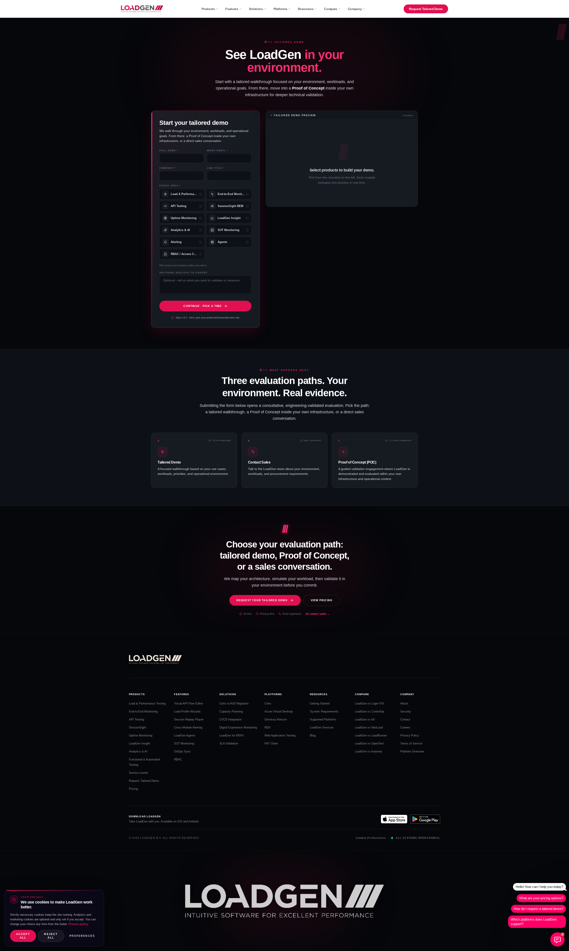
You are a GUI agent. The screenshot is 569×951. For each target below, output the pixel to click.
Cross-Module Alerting (188, 727)
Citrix (267, 703)
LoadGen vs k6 (365, 719)
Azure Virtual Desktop (278, 711)
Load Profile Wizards (187, 711)
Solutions (256, 9)
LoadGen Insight (139, 743)
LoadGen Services (322, 727)
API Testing (136, 719)
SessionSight (137, 727)
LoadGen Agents (184, 735)
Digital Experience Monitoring (238, 727)
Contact (405, 719)
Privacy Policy (409, 735)
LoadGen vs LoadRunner (371, 735)
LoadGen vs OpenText (369, 743)
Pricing (133, 788)
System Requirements (324, 711)
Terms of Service (411, 743)
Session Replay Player (188, 719)
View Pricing (321, 600)
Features (231, 9)
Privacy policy (78, 924)
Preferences (82, 935)
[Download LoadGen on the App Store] (394, 819)
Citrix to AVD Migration (233, 703)
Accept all (23, 936)
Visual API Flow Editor (188, 703)
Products (208, 9)
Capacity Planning (231, 711)
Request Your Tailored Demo (261, 600)
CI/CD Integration (230, 719)
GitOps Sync (182, 751)
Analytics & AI (138, 751)
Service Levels (138, 772)
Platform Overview (412, 751)
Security (405, 711)
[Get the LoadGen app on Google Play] (425, 819)
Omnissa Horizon (275, 719)
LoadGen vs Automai (368, 751)
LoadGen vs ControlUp (369, 711)
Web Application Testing (279, 735)
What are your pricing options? (541, 898)
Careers (405, 727)
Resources (305, 9)
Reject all (51, 936)
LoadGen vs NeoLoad (369, 727)
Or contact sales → (318, 613)
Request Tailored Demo (426, 9)
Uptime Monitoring (140, 735)
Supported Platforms (323, 719)
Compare (330, 9)
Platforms (280, 9)
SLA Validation (228, 743)
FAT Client (271, 743)
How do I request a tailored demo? (538, 909)
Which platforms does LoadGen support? (534, 921)
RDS (267, 727)
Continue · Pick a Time (202, 306)
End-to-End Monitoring (143, 711)
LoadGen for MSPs (231, 735)
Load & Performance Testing (147, 703)
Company (355, 9)
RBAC (178, 759)
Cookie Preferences (371, 838)
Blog (313, 735)
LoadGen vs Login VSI (369, 703)
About (404, 703)
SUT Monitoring (184, 743)
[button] (557, 939)
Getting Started (319, 703)
